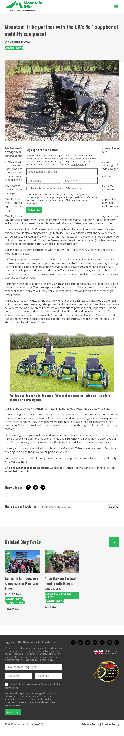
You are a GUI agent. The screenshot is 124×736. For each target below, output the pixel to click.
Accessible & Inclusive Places (59, 595)
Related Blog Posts (22, 542)
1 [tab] (34, 542)
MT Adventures (15, 602)
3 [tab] (40, 542)
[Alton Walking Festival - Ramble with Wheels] (62, 561)
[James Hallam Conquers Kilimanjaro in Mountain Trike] (22, 561)
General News (14, 48)
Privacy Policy (78, 164)
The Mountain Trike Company (30, 468)
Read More (12, 609)
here (24, 461)
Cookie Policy (110, 724)
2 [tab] (37, 542)
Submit (113, 506)
